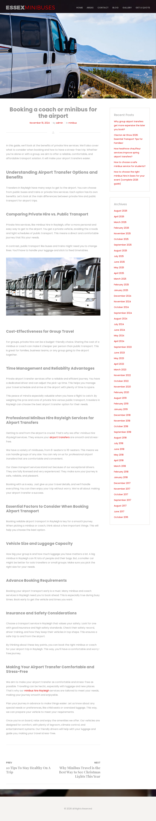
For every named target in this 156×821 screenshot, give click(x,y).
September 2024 (123, 313)
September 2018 (122, 432)
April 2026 (119, 216)
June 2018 (119, 449)
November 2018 (122, 420)
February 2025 (121, 284)
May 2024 (119, 335)
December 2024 (122, 295)
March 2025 (120, 278)
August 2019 (120, 398)
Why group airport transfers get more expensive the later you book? (129, 125)
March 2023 (120, 369)
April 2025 (119, 273)
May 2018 (119, 454)
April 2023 (119, 363)
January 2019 (121, 409)
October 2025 (121, 239)
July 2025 (119, 256)
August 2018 (120, 437)
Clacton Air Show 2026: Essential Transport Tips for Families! (128, 139)
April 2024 (119, 341)
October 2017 (121, 494)
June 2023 (119, 352)
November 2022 (122, 375)
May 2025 (119, 267)
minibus (72, 122)
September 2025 (123, 244)
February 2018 (121, 471)
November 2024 (122, 301)
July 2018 (118, 443)
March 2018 (120, 466)
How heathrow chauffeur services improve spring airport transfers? (127, 152)
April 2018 (119, 460)
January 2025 (121, 290)
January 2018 (121, 477)
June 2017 (119, 511)
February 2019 (121, 403)
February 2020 (121, 392)
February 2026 (121, 227)
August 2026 (120, 210)
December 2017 (122, 483)
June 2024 (119, 329)
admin (59, 122)
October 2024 (121, 307)
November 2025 (122, 233)
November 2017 (122, 488)
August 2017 (120, 505)
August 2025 (120, 250)
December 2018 (122, 415)
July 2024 (119, 324)
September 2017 (122, 500)
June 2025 (119, 261)
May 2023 (119, 358)
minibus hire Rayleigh (36, 690)
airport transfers (60, 437)
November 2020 (122, 386)
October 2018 (121, 426)
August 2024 (120, 318)
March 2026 (120, 222)
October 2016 (121, 517)
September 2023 (123, 347)
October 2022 (121, 381)
